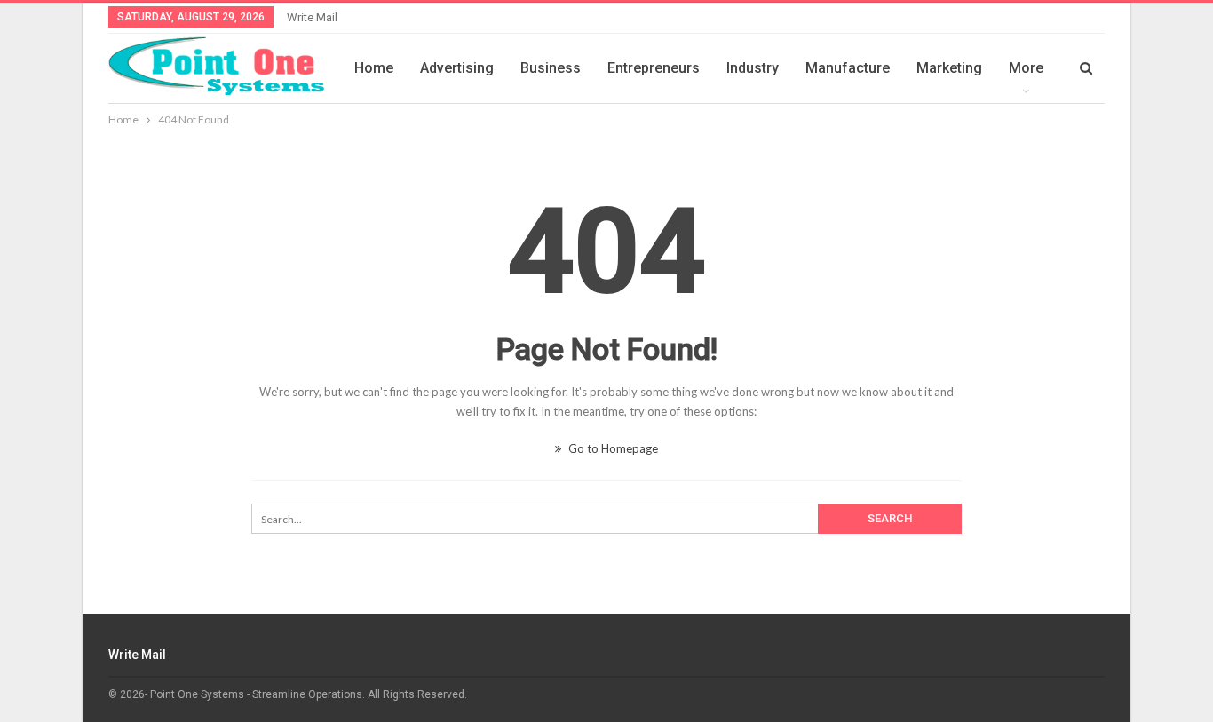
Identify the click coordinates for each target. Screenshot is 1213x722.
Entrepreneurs (653, 68)
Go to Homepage (612, 448)
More (1026, 68)
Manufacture (847, 68)
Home (373, 68)
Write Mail (312, 17)
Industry (752, 68)
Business (550, 68)
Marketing (949, 68)
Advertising (457, 68)
